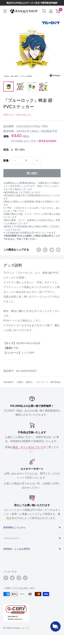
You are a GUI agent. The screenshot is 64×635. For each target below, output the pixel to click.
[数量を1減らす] (15, 160)
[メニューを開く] (5, 11)
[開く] (44, 11)
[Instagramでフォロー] (18, 577)
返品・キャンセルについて (28, 447)
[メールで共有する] (58, 249)
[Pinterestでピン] (45, 249)
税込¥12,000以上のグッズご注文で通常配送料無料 (32, 2)
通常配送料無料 (47, 141)
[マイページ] (51, 11)
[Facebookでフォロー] (5, 577)
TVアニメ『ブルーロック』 (18, 114)
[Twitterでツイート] (51, 249)
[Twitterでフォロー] (12, 577)
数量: (6, 160)
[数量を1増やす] (36, 160)
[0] (58, 11)
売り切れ (32, 173)
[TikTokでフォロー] (25, 577)
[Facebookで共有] (38, 249)
